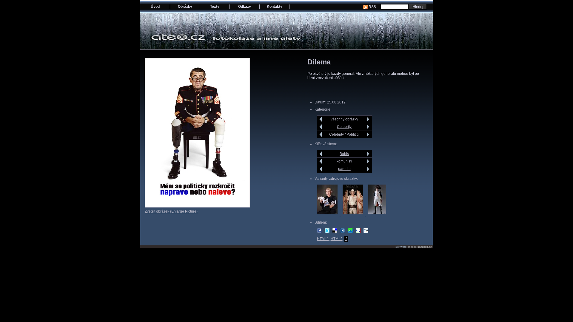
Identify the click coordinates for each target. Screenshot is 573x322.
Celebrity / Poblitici (344, 134)
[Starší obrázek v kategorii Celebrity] (368, 126)
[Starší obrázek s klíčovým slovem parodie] (368, 169)
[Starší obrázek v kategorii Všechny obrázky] (368, 119)
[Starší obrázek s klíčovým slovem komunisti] (368, 161)
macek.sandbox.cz (420, 246)
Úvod (155, 6)
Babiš (344, 154)
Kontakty (274, 6)
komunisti (344, 161)
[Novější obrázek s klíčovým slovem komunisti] (320, 161)
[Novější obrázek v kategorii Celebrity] (320, 126)
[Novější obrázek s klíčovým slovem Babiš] (320, 154)
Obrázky (185, 6)
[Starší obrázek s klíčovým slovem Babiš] (368, 154)
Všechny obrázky (344, 119)
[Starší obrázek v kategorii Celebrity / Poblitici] (368, 134)
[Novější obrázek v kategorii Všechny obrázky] (320, 119)
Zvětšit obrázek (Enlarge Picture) (171, 211)
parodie (344, 169)
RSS (372, 7)
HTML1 (323, 239)
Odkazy (244, 6)
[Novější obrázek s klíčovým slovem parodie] (320, 169)
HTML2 (337, 239)
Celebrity (344, 127)
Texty (214, 6)
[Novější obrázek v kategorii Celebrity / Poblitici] (320, 134)
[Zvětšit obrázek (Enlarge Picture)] (197, 206)
